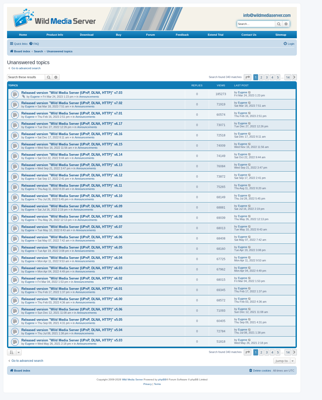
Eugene (35, 96)
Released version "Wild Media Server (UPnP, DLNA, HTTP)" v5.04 (71, 330)
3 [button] (267, 77)
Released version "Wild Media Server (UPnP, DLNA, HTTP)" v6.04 (71, 258)
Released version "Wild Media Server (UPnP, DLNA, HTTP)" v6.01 (71, 289)
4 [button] (272, 77)
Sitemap (280, 34)
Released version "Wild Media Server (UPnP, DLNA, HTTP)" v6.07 (71, 227)
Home (23, 34)
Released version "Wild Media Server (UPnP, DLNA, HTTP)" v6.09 (71, 206)
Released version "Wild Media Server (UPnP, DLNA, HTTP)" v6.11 (71, 185)
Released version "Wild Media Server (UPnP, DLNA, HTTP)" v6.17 (71, 124)
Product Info (55, 34)
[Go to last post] (249, 92)
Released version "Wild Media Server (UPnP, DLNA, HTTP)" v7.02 (71, 103)
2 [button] (261, 77)
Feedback (182, 34)
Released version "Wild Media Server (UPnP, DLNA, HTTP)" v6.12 (71, 175)
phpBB (162, 379)
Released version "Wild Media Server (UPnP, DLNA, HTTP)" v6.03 (71, 268)
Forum (150, 34)
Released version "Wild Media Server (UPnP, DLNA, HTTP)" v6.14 (71, 154)
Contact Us (249, 34)
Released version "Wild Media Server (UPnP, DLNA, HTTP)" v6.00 (71, 299)
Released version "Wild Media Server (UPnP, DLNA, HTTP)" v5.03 (71, 340)
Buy (118, 34)
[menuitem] (34, 44)
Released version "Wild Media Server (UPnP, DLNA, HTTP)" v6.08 (71, 216)
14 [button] (288, 77)
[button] (247, 77)
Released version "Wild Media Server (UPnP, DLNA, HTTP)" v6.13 (71, 165)
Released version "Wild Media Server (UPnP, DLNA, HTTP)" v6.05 (71, 247)
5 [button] (278, 77)
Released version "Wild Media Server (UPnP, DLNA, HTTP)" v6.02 (71, 278)
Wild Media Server (132, 379)
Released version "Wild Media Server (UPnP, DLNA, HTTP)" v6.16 (71, 134)
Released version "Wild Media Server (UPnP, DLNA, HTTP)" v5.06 (71, 309)
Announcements (89, 96)
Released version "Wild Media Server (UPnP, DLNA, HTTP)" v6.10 (71, 196)
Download (87, 34)
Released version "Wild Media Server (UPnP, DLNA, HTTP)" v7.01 (71, 113)
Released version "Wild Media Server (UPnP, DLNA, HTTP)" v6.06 (71, 237)
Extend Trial (215, 34)
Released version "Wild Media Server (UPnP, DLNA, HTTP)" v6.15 (71, 144)
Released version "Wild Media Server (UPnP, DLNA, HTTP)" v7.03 (71, 93)
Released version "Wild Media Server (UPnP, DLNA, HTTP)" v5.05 (71, 320)
